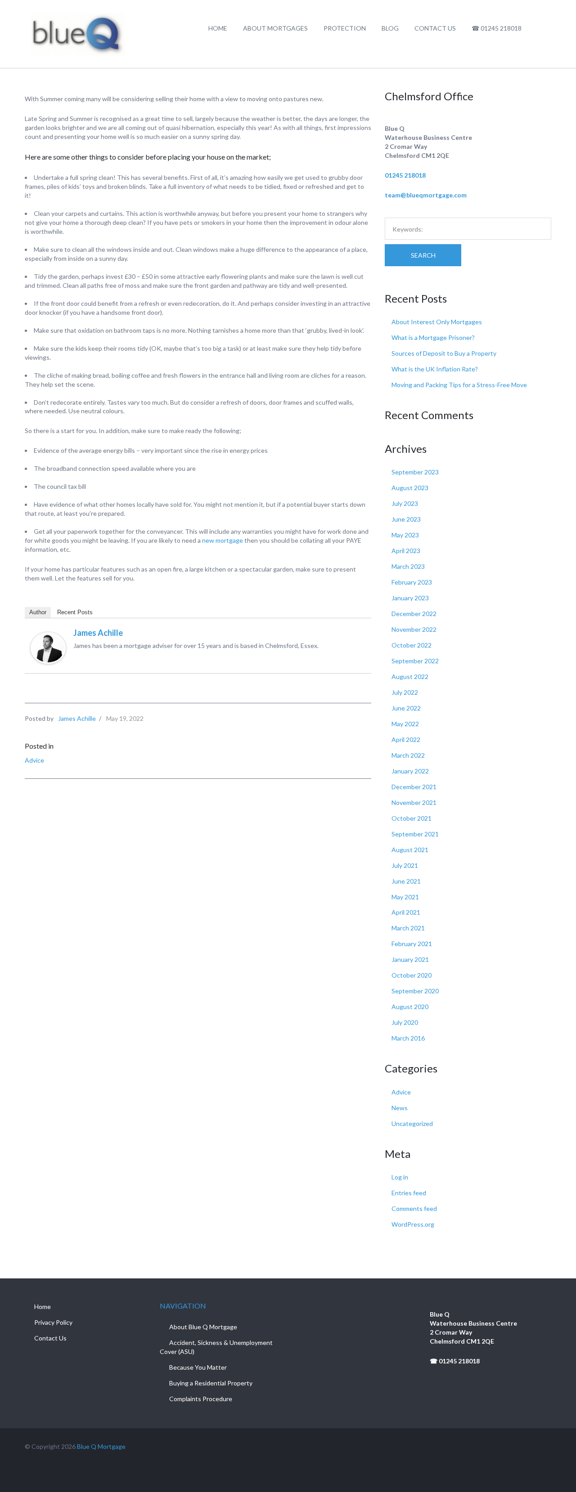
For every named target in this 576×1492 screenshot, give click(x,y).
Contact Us (50, 1338)
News (400, 1108)
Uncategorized (412, 1123)
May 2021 (405, 897)
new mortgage (222, 540)
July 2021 (405, 865)
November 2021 (414, 802)
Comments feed (414, 1208)
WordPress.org (413, 1224)
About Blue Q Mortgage (203, 1327)
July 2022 (405, 692)
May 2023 (405, 535)
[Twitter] (530, 1446)
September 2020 (415, 991)
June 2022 (406, 708)
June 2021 (406, 881)
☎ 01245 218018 (455, 1361)
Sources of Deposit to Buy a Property (444, 353)
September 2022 (415, 661)
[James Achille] (48, 647)
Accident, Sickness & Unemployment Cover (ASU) (216, 1347)
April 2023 (406, 550)
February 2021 (412, 943)
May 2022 (405, 724)
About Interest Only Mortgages (437, 322)
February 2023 (412, 582)
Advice (34, 760)
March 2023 (408, 566)
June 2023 (406, 519)
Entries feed (409, 1193)
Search (423, 255)
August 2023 (410, 487)
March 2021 (408, 928)
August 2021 (410, 849)
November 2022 (414, 629)
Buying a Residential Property (210, 1383)
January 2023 (410, 598)
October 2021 (412, 818)
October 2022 (412, 645)
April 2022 (406, 739)
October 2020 (412, 975)
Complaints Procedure (200, 1399)
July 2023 (405, 503)
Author (37, 612)
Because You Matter (198, 1367)
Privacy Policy (53, 1322)
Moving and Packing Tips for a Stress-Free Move (459, 385)
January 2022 (410, 771)
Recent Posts (75, 612)
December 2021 (414, 787)
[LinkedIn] (547, 1446)
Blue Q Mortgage (101, 1446)
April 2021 (406, 912)
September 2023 (415, 472)
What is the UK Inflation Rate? (435, 369)
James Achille (98, 633)
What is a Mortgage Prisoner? (433, 337)
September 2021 (415, 834)
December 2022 (414, 613)
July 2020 (405, 1022)
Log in (400, 1177)
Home (42, 1306)
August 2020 (410, 1006)
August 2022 (410, 676)
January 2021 (410, 959)
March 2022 (408, 755)
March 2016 (408, 1038)
